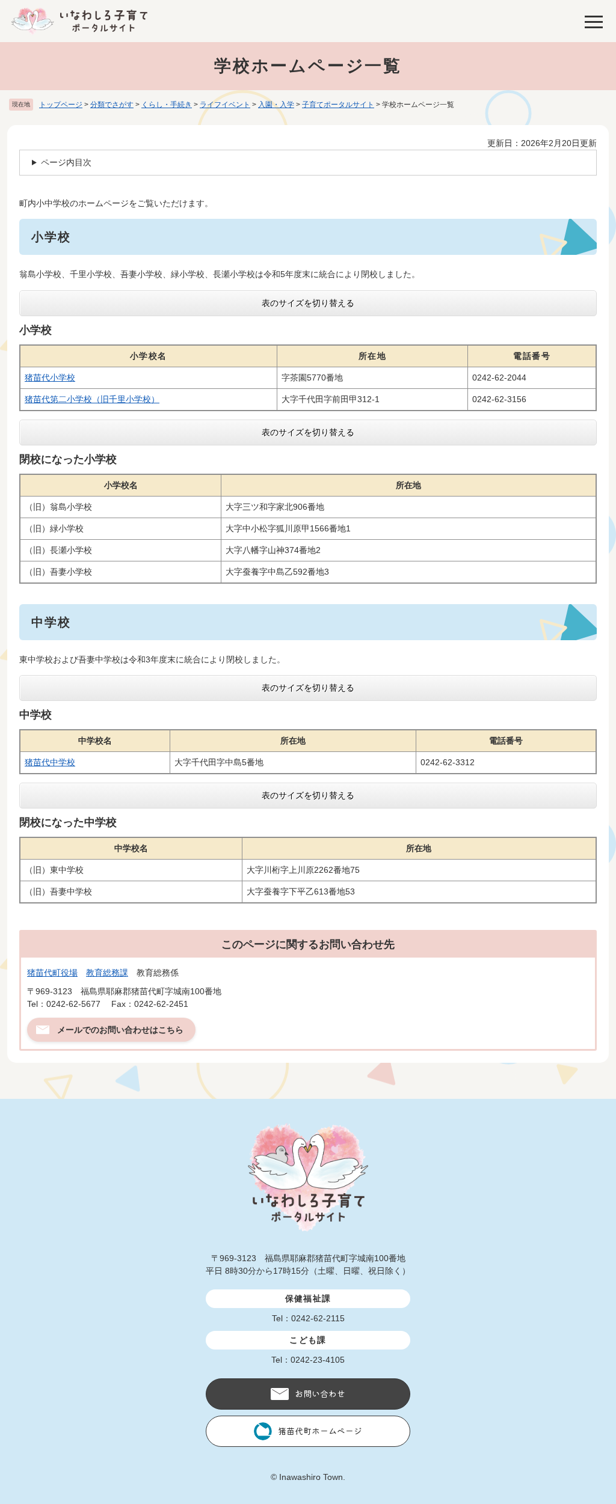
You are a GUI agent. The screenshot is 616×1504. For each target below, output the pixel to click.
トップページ (60, 104)
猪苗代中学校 (50, 762)
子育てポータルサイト (338, 104)
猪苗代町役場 (52, 972)
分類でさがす (112, 104)
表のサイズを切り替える (308, 303)
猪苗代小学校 (50, 377)
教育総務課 (107, 972)
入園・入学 (276, 104)
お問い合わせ (320, 1393)
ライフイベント (225, 104)
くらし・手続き (166, 104)
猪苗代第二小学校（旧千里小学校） (92, 399)
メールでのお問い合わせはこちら (120, 1030)
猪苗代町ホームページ (320, 1431)
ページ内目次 (66, 162)
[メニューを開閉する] (594, 21)
